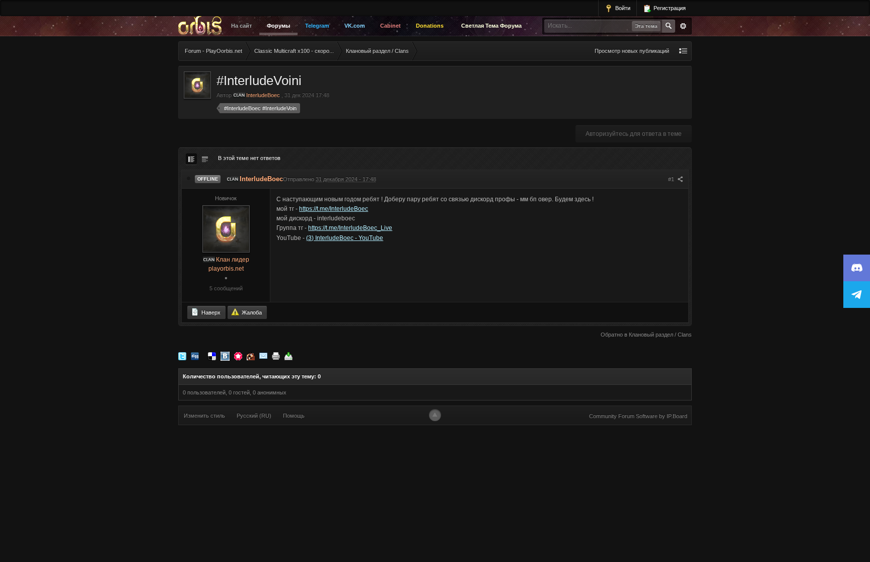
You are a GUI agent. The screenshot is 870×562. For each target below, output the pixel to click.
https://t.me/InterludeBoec (333, 208)
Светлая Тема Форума (491, 26)
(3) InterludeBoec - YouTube (344, 238)
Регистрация (669, 8)
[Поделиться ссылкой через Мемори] (238, 356)
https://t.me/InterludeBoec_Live (350, 227)
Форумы (278, 26)
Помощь (294, 416)
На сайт (241, 26)
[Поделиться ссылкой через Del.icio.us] (212, 356)
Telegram (317, 26)
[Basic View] (204, 159)
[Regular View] (191, 159)
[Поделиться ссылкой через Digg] (195, 356)
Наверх (210, 312)
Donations (430, 26)
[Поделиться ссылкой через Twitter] (182, 356)
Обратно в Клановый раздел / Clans (646, 335)
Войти (622, 8)
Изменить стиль (204, 416)
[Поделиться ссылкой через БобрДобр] (251, 356)
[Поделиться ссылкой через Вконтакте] (225, 356)
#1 (672, 179)
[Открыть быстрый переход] (683, 51)
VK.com (354, 26)
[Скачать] (288, 356)
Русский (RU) (254, 416)
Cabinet (390, 26)
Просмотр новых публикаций (632, 51)
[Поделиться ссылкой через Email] (263, 356)
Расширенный (683, 26)
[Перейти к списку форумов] (202, 26)
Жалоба (251, 312)
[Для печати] (276, 356)
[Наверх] (435, 415)
